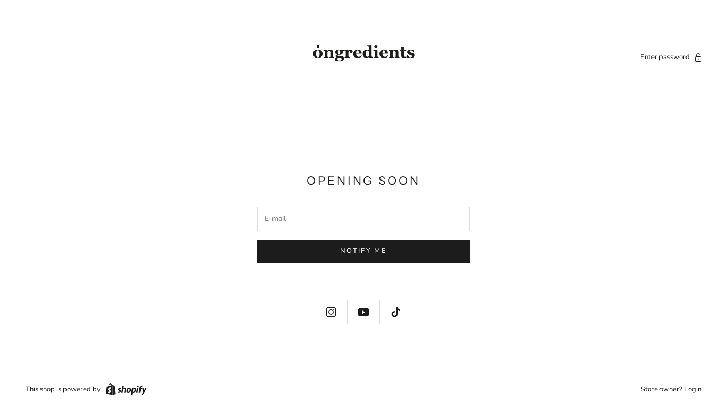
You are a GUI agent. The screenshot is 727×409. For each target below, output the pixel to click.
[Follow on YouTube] (363, 312)
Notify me (363, 251)
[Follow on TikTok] (396, 312)
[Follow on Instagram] (331, 312)
